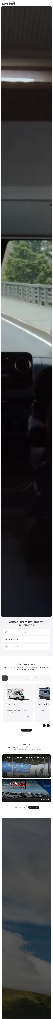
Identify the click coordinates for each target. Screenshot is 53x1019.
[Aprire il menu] (49, 3)
